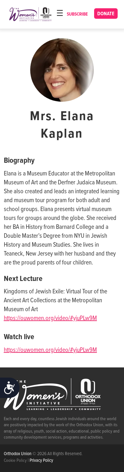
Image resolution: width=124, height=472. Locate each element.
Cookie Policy (15, 460)
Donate (105, 13)
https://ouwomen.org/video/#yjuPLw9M (50, 318)
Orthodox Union (18, 454)
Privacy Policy (41, 460)
